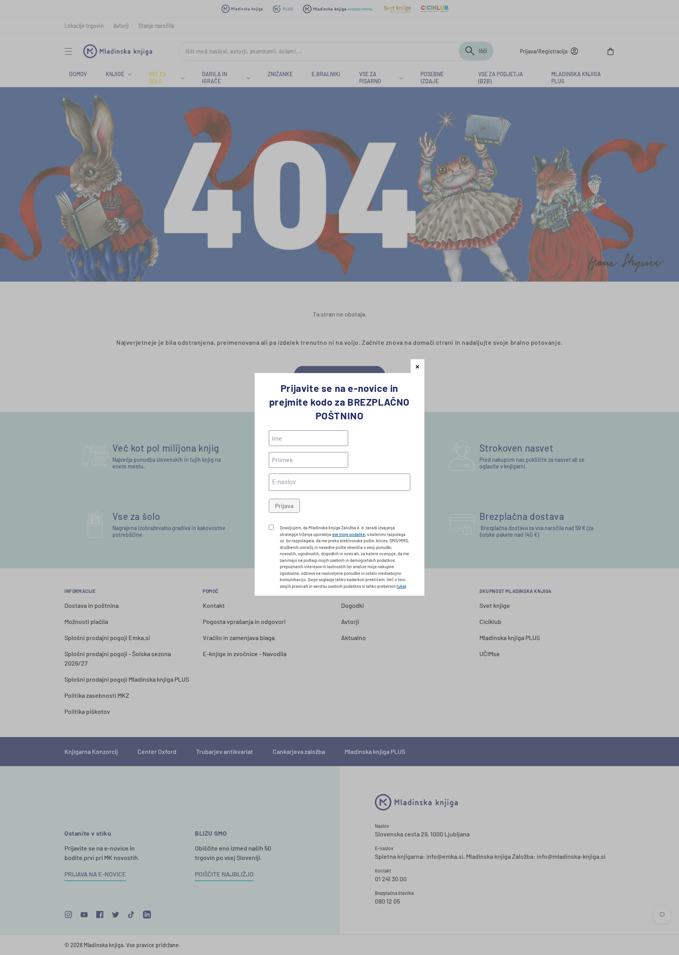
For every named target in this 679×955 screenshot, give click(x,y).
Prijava (284, 505)
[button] (417, 366)
